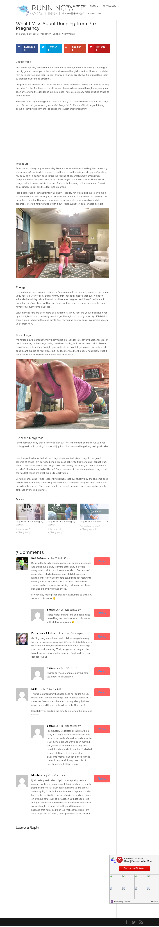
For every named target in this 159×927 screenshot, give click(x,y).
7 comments (68, 34)
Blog (92, 6)
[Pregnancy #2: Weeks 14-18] (94, 512)
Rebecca (37, 558)
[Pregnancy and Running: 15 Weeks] (30, 512)
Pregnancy (109, 6)
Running (56, 34)
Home (67, 6)
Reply (102, 561)
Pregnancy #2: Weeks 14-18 (94, 521)
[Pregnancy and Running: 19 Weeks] (62, 512)
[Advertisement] (62, 135)
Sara (21, 34)
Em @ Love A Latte (43, 633)
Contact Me (94, 13)
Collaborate (72, 13)
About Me (80, 6)
